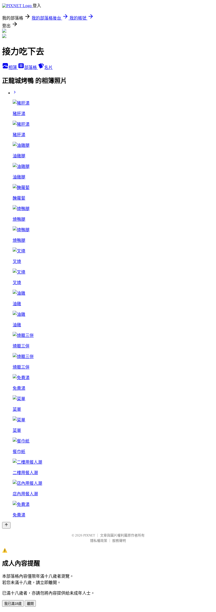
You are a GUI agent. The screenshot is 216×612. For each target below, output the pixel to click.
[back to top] (6, 525)
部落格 (31, 67)
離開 (30, 604)
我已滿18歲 (13, 604)
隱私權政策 (98, 541)
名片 (48, 67)
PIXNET (89, 535)
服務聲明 (119, 541)
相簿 (13, 67)
